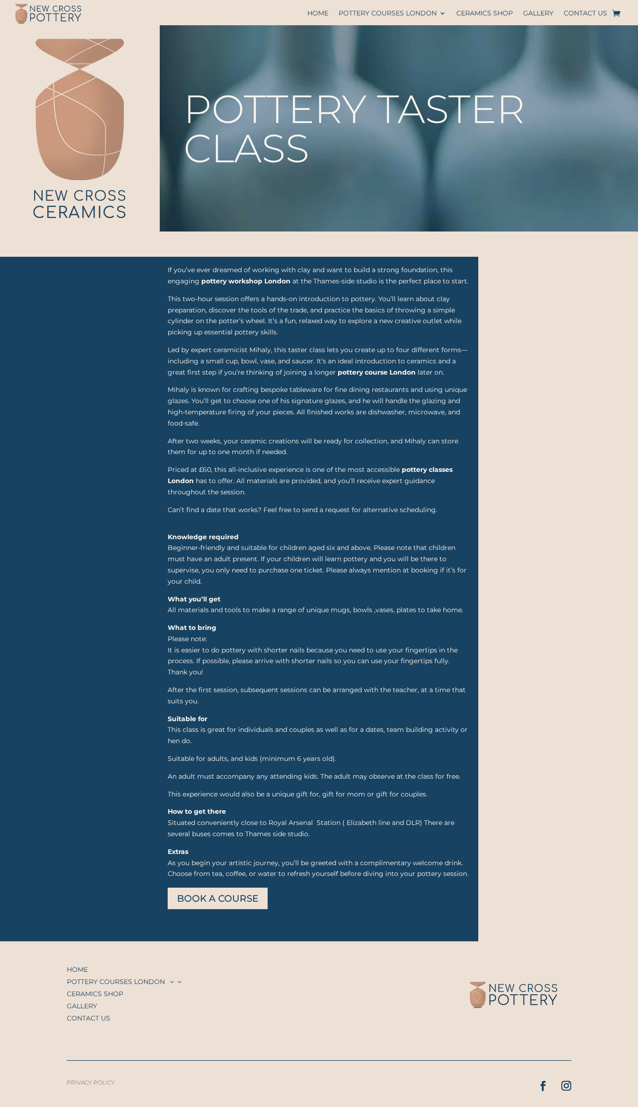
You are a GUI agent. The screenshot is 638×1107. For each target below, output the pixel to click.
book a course (217, 898)
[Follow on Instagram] (561, 1081)
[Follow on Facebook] (538, 1081)
